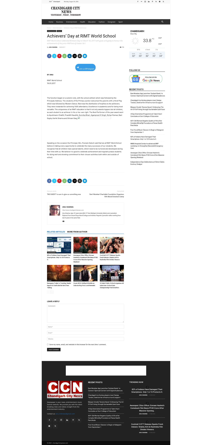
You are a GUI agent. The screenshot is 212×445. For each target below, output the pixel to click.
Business (59, 22)
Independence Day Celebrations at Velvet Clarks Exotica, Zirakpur (147, 163)
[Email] (74, 56)
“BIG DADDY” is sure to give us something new (64, 194)
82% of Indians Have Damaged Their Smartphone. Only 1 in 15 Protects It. (59, 257)
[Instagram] (145, 1)
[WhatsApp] (64, 56)
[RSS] (156, 1)
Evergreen (111, 22)
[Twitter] (163, 1)
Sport (120, 22)
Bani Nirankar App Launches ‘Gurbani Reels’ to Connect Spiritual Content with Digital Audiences (148, 95)
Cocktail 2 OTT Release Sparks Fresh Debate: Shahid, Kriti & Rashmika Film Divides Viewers (110, 257)
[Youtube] (64, 221)
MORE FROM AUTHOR (77, 232)
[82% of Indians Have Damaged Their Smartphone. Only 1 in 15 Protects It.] (59, 245)
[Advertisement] (125, 11)
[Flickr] (141, 1)
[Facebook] (137, 1)
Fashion (102, 22)
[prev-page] (48, 292)
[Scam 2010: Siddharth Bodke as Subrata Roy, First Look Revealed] (85, 273)
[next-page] (52, 292)
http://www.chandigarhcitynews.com (73, 210)
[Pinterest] (152, 1)
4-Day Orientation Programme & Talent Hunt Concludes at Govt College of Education (146, 115)
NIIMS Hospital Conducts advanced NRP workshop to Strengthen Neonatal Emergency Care (147, 146)
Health (82, 22)
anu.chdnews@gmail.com (65, 414)
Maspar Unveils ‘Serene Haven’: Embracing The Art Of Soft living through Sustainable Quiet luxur (148, 108)
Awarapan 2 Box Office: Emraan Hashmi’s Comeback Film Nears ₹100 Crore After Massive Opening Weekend (147, 155)
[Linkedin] (148, 1)
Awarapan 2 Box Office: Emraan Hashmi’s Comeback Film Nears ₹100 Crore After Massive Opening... (147, 408)
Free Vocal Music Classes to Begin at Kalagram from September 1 (147, 131)
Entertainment (71, 22)
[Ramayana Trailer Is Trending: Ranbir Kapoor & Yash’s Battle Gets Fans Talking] (59, 273)
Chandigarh (103, 280)
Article (102, 252)
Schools (59, 31)
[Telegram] (159, 1)
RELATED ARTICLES (56, 232)
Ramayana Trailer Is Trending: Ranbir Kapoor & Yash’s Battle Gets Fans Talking (59, 285)
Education (92, 22)
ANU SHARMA (53, 47)
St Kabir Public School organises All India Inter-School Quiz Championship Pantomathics (112, 285)
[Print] (80, 56)
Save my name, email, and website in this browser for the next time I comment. (77, 344)
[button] (162, 22)
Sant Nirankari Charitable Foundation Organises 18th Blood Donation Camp (106, 195)
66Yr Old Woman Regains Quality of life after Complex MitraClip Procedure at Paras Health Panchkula (146, 123)
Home (51, 22)
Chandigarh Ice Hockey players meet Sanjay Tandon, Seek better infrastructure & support (147, 101)
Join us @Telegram (86, 69)
